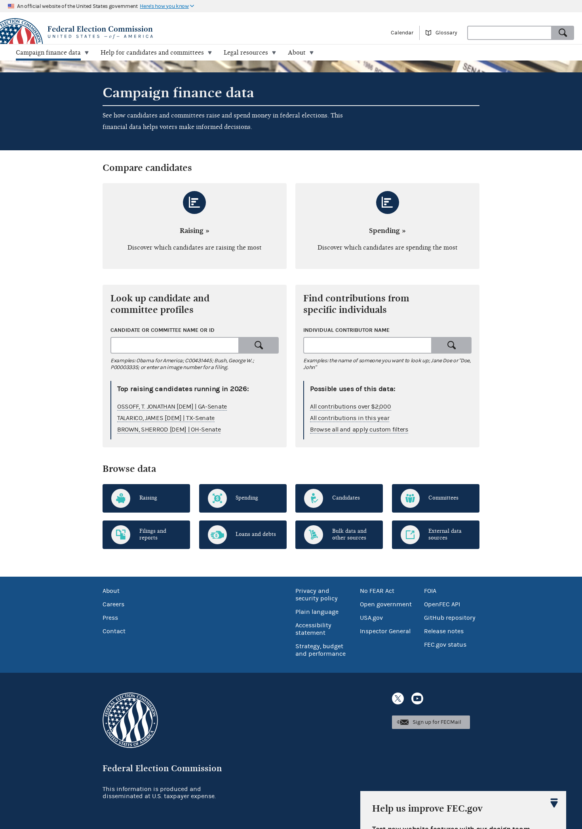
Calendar (402, 33)
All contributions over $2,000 (350, 406)
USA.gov (371, 617)
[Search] (563, 33)
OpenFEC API (442, 604)
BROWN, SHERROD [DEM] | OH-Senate (169, 429)
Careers (113, 604)
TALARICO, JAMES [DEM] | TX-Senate (166, 418)
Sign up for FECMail (437, 722)
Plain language (317, 611)
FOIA (430, 590)
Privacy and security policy (316, 594)
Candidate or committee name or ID (162, 330)
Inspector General (385, 631)
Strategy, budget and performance (320, 650)
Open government (386, 604)
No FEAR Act (377, 590)
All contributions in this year (349, 418)
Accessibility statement (313, 629)
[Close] (554, 803)
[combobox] (509, 33)
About (111, 590)
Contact (114, 631)
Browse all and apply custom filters (359, 429)
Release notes (444, 631)
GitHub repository (449, 617)
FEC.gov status (445, 644)
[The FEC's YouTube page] (417, 698)
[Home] (145, 32)
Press (110, 617)
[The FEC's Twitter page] (398, 698)
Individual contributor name (346, 330)
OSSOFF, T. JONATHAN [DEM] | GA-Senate (172, 406)
